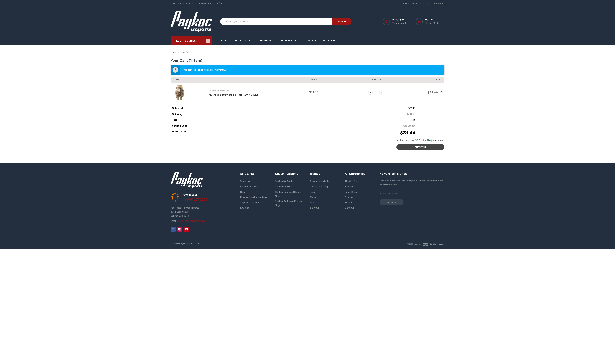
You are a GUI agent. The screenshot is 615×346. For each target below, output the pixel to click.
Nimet (313, 202)
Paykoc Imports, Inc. (320, 181)
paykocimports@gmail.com (191, 221)
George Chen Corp (319, 186)
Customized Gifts (284, 186)
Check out (438, 3)
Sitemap (244, 208)
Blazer (313, 197)
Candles (311, 40)
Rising (313, 192)
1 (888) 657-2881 (195, 199)
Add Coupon (409, 125)
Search (341, 21)
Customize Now (248, 186)
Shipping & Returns (250, 202)
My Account (409, 3)
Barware (266, 40)
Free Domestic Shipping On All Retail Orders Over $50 (197, 3)
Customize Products (286, 181)
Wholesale (330, 40)
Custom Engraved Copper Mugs (288, 194)
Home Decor (288, 40)
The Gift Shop (242, 40)
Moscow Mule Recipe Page (253, 197)
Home (223, 40)
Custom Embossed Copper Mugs (289, 203)
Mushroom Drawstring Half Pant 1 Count (233, 94)
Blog (242, 192)
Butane (349, 202)
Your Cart (185, 52)
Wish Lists (425, 3)
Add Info (411, 114)
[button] (307, 140)
